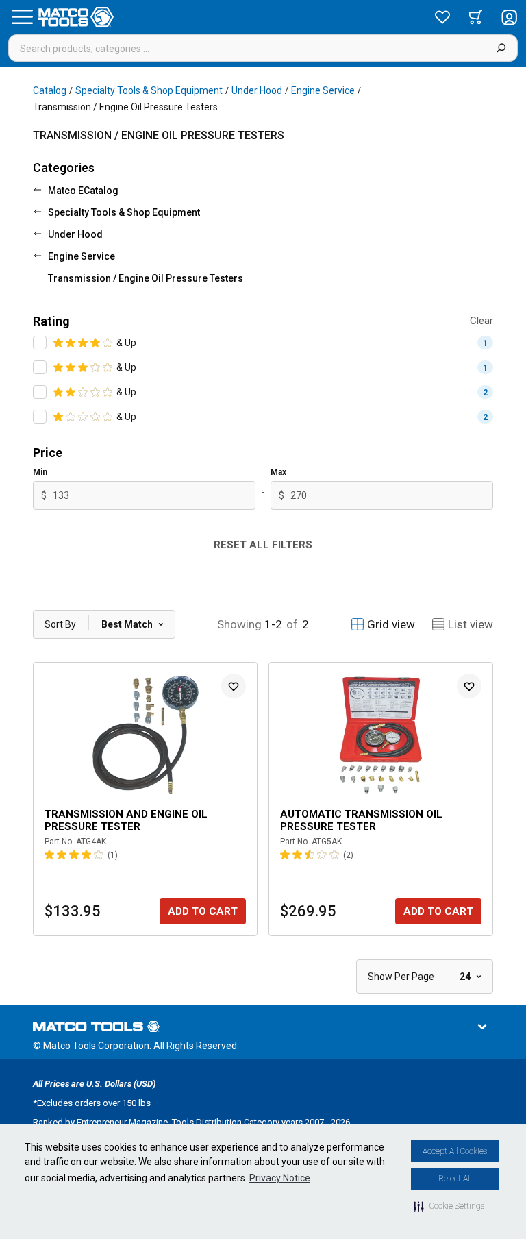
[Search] (501, 47)
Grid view (391, 624)
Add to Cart (203, 911)
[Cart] (475, 17)
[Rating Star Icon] (58, 342)
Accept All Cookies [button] (455, 1151)
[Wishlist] (442, 17)
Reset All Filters (263, 545)
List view (470, 624)
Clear (481, 321)
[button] (449, 1206)
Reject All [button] (455, 1178)
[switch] (40, 342)
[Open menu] (22, 17)
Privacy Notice (279, 1178)
